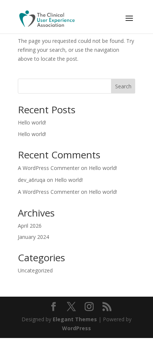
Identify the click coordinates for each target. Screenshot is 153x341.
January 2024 (33, 236)
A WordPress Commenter (48, 167)
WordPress (76, 328)
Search (123, 86)
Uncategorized (35, 270)
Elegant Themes (75, 319)
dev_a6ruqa (31, 179)
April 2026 (30, 225)
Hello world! (32, 122)
